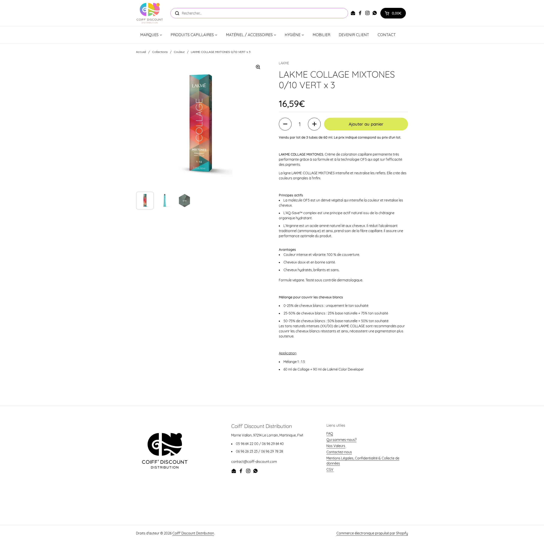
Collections (160, 52)
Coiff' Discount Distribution (193, 533)
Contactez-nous (339, 452)
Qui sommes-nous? (341, 440)
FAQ (329, 433)
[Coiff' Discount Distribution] (149, 13)
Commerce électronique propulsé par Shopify (372, 533)
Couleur (179, 52)
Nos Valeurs (335, 446)
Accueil (141, 52)
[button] (393, 13)
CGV (329, 469)
